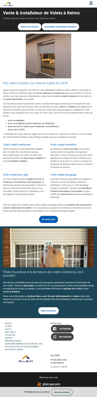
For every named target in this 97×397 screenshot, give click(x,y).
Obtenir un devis (62, 392)
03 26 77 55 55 (60, 367)
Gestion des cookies (14, 350)
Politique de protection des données (22, 347)
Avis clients (10, 332)
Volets (8, 329)
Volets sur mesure (30, 27)
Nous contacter (48, 311)
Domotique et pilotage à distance (60, 27)
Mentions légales (13, 341)
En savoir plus (48, 219)
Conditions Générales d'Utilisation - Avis (23, 344)
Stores (8, 326)
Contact (9, 338)
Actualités (10, 335)
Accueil (8, 323)
